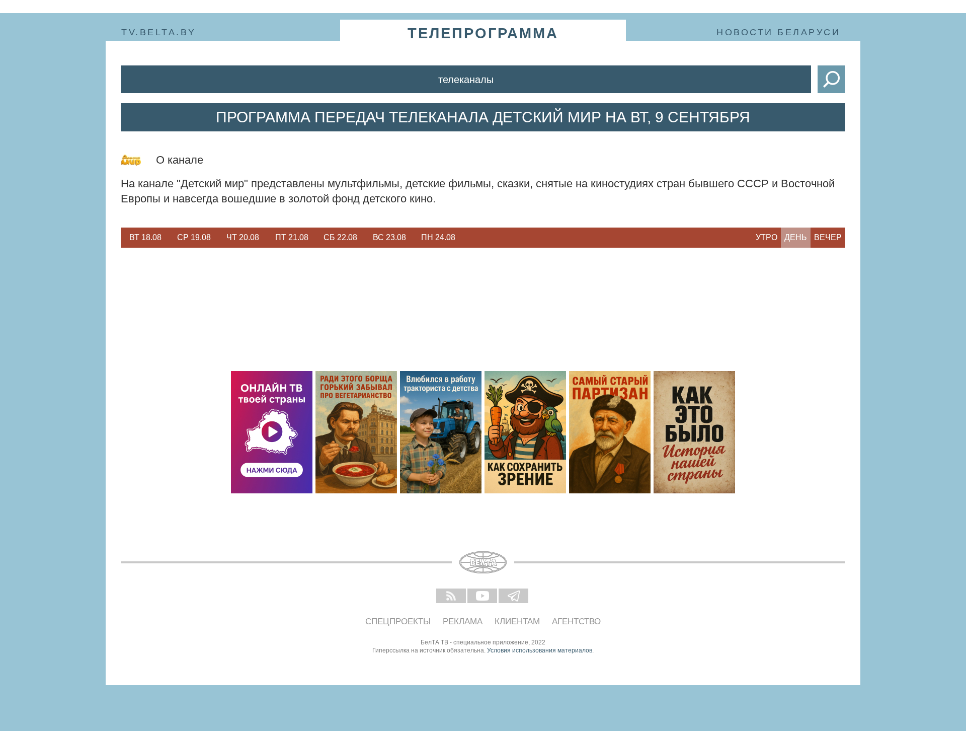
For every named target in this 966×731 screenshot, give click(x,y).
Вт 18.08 (145, 237)
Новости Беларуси (778, 32)
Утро (766, 237)
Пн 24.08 (438, 237)
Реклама (462, 621)
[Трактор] (440, 432)
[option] (145, 238)
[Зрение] (525, 432)
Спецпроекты (398, 621)
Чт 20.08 (242, 237)
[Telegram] (514, 597)
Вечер (828, 237)
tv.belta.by (158, 32)
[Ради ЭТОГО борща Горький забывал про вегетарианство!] (356, 432)
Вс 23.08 (389, 237)
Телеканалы (466, 79)
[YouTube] (483, 597)
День (795, 237)
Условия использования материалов (539, 650)
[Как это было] (694, 432)
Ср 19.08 (194, 237)
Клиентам (517, 621)
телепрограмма (483, 33)
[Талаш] (610, 432)
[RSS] (451, 597)
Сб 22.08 (340, 237)
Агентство (576, 621)
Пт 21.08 (291, 237)
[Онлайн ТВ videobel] (271, 432)
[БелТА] (483, 562)
